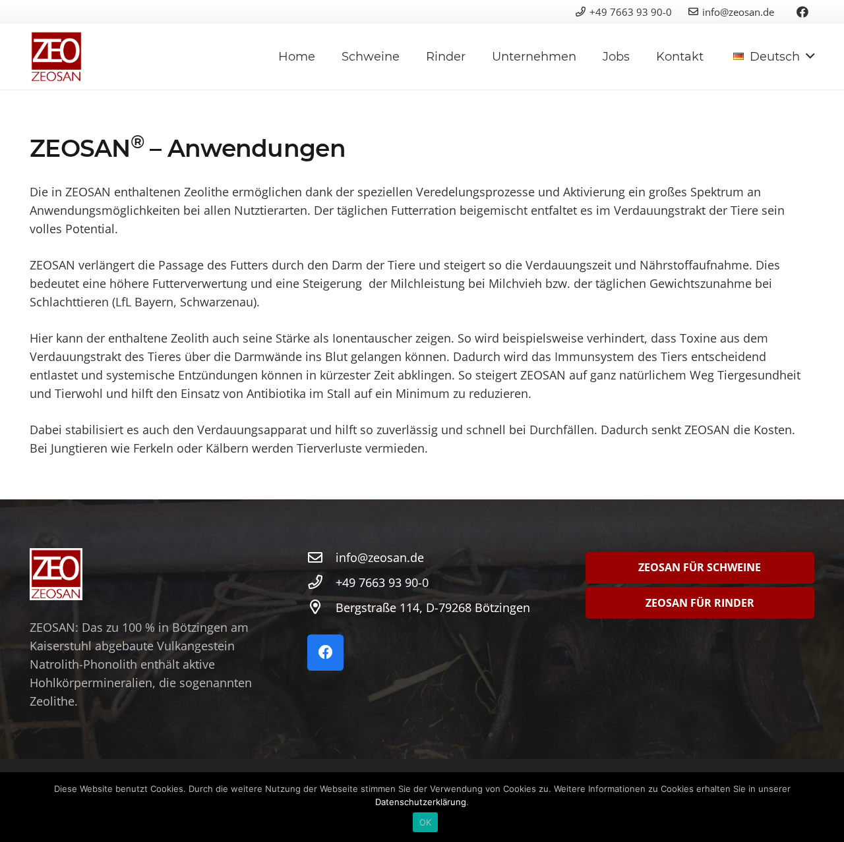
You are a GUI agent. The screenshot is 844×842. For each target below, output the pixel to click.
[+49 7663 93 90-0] (321, 582)
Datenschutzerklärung (420, 802)
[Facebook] (802, 12)
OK (425, 822)
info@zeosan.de (738, 11)
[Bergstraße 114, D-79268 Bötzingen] (321, 607)
